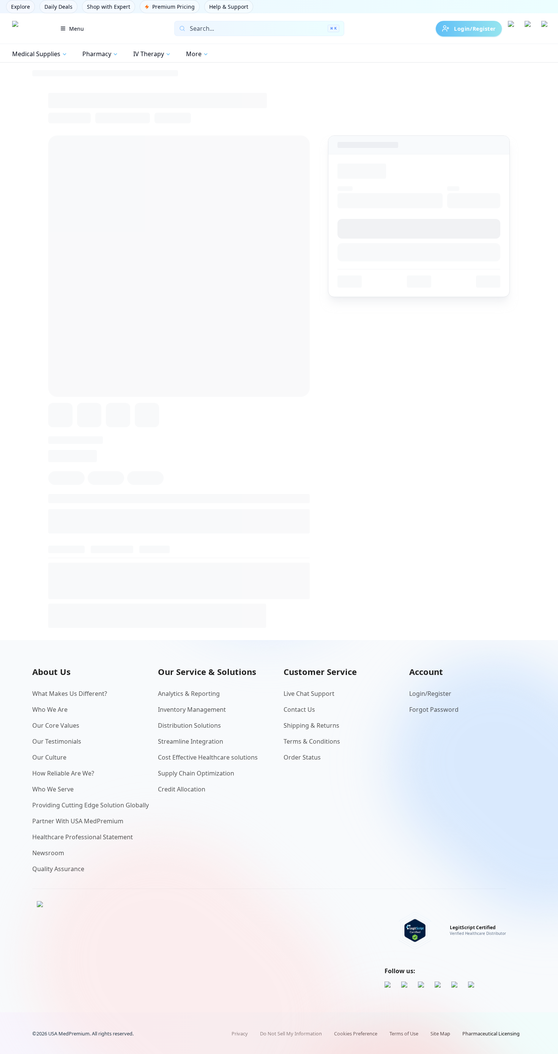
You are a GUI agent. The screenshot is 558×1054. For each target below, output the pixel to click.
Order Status (302, 757)
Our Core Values (55, 725)
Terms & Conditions (312, 741)
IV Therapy (148, 54)
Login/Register (475, 28)
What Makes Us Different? (69, 693)
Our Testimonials (56, 741)
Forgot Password (434, 709)
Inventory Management (192, 709)
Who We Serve (53, 789)
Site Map (440, 1033)
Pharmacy (96, 54)
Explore (20, 6)
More (194, 54)
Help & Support (228, 6)
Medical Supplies (36, 54)
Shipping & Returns (311, 725)
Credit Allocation (181, 789)
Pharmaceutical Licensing (491, 1033)
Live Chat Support (309, 693)
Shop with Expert (108, 6)
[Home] (27, 28)
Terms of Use (403, 1033)
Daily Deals (58, 6)
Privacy (240, 1033)
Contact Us (299, 709)
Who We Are (50, 709)
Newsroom (48, 853)
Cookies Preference (355, 1033)
